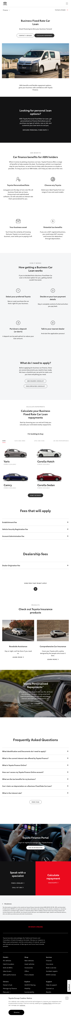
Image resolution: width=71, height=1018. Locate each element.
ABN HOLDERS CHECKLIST (35, 381)
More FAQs (35, 802)
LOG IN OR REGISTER (35, 847)
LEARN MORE (17, 657)
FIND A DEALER (17, 883)
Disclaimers (8, 904)
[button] (69, 985)
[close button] (67, 998)
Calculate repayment (44, 35)
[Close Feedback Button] (69, 982)
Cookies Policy (47, 1003)
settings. (22, 1005)
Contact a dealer (25, 35)
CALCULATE (52, 883)
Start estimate (35, 495)
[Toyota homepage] (5, 3)
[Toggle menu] (67, 3)
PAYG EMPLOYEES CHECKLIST (35, 386)
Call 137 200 (17, 887)
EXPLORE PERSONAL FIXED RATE (35, 130)
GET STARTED (35, 703)
